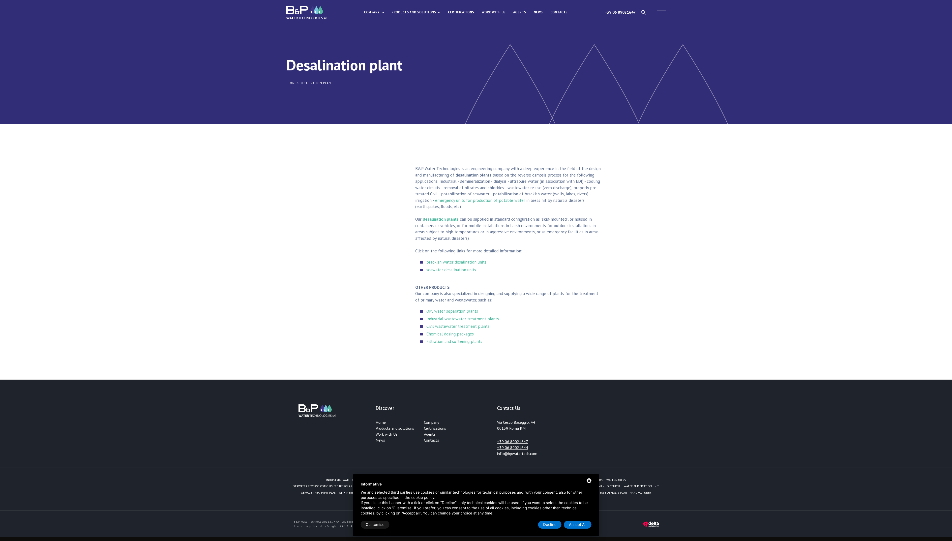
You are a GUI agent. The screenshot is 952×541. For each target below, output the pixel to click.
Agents (519, 12)
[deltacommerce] (651, 524)
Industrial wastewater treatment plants (462, 319)
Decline (550, 524)
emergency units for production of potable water (480, 200)
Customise (375, 524)
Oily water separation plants (452, 311)
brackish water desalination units (456, 262)
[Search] (644, 12)
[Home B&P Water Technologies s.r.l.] (306, 12)
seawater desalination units (451, 269)
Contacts (559, 12)
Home (381, 422)
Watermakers (616, 480)
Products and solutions (413, 12)
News (538, 12)
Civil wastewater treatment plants (457, 326)
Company (372, 12)
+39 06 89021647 (620, 12)
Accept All (578, 524)
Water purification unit (641, 486)
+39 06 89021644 (512, 447)
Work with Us (494, 12)
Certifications (461, 12)
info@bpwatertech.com (517, 453)
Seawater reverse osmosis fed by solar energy (328, 486)
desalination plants (441, 219)
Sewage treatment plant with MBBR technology (337, 492)
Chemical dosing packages (450, 334)
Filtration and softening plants (454, 341)
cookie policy (422, 497)
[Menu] (661, 12)
